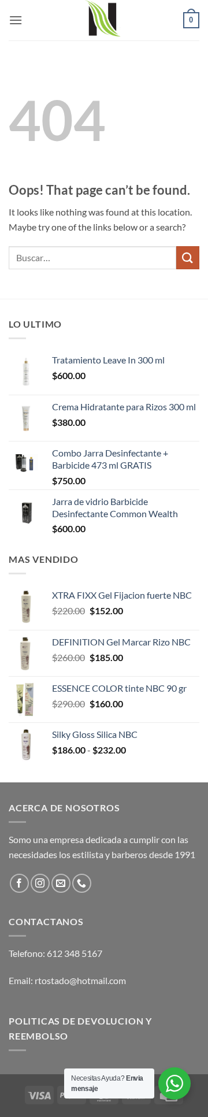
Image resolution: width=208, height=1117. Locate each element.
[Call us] (81, 883)
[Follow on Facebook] (19, 883)
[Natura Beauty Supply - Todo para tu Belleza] (104, 20)
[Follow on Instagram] (40, 883)
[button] (16, 20)
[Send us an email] (60, 883)
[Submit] (187, 257)
